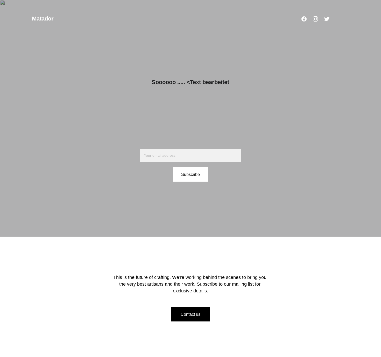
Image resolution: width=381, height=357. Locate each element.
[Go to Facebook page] (304, 19)
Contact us (190, 314)
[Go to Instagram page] (315, 19)
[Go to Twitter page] (326, 19)
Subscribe (190, 174)
